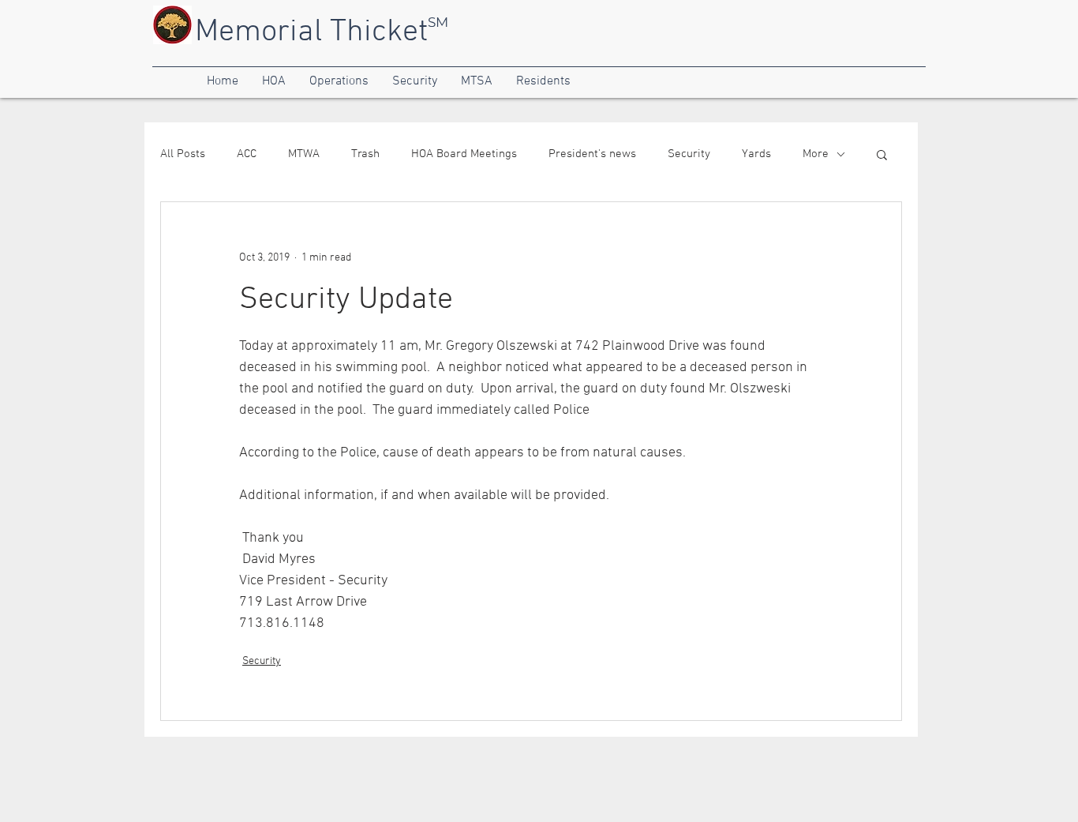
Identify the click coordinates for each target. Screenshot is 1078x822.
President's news (592, 154)
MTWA (304, 154)
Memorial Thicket (311, 32)
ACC (246, 154)
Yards (756, 154)
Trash (365, 154)
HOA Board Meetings (464, 154)
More (816, 154)
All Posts (182, 154)
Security (689, 154)
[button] (222, 81)
